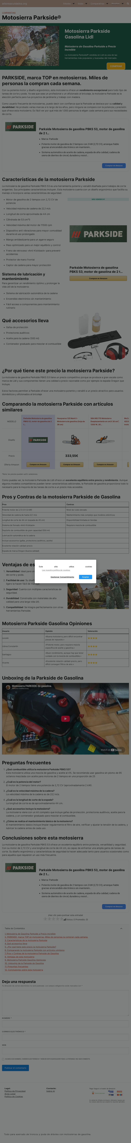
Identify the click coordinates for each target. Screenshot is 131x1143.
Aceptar (85, 577)
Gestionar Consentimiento (62, 577)
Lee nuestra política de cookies (56, 570)
